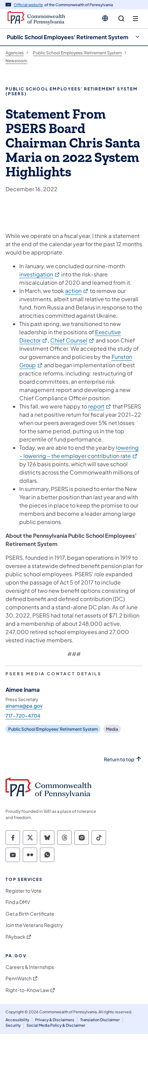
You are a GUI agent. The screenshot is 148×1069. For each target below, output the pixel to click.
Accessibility (17, 1019)
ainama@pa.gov (24, 705)
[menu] (135, 18)
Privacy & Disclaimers (54, 1019)
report (100, 406)
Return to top (119, 759)
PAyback (15, 937)
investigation (39, 274)
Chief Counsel (72, 340)
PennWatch (19, 978)
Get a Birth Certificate (30, 914)
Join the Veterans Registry (34, 925)
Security (13, 1025)
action (77, 290)
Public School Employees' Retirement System (67, 37)
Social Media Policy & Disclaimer (56, 1025)
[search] (121, 18)
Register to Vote (24, 891)
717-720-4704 (23, 715)
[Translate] (105, 18)
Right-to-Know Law (27, 990)
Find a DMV (18, 902)
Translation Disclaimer (100, 1019)
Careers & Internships (30, 967)
